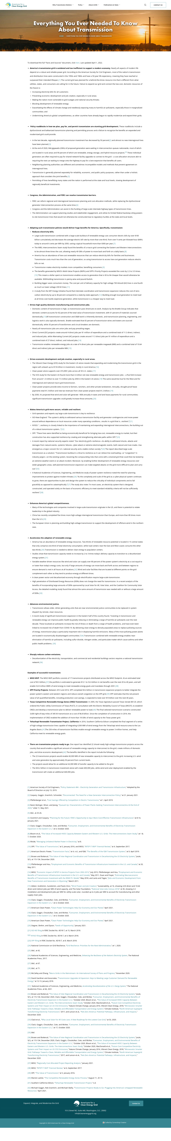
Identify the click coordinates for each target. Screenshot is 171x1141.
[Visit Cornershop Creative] (103, 1122)
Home (61, 36)
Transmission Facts (61, 851)
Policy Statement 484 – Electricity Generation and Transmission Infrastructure (93, 787)
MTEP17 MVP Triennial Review (97, 846)
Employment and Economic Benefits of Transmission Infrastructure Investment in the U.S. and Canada (94, 864)
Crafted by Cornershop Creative (115, 1122)
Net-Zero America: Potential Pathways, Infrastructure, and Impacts (108, 1012)
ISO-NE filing (36, 930)
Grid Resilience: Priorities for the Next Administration (89, 945)
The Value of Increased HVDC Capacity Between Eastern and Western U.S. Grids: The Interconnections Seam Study (89, 833)
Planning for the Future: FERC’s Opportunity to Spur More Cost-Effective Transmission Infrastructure (91, 818)
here (77, 63)
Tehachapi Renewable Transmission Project (73, 1083)
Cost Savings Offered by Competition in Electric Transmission (73, 800)
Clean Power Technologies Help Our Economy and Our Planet (77, 908)
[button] (145, 5)
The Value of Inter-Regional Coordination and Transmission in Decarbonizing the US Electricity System (92, 856)
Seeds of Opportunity (64, 925)
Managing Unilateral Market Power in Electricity (56, 841)
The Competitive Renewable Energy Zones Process (66, 1078)
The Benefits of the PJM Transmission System (106, 851)
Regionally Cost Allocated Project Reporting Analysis (59, 1063)
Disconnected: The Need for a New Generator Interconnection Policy (91, 795)
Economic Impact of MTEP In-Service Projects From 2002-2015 (63, 872)
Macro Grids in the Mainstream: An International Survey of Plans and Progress (82, 973)
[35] (54, 643)
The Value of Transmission (47, 846)
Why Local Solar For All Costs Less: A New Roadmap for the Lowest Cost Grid (73, 1019)
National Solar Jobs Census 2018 (105, 889)
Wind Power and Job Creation (84, 886)
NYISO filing (34, 935)
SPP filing (35, 940)
